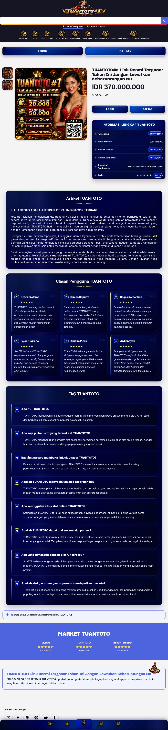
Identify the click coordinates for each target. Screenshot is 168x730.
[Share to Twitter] (9, 717)
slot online (97, 223)
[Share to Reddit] (46, 717)
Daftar (125, 51)
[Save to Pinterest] (36, 717)
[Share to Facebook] (18, 717)
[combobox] (80, 20)
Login (42, 51)
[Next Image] (84, 104)
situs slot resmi (60, 255)
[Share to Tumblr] (55, 717)
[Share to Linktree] (27, 717)
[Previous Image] (17, 104)
